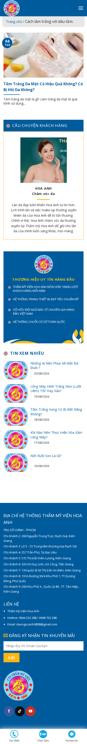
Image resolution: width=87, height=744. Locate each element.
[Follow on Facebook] (9, 711)
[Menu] (81, 8)
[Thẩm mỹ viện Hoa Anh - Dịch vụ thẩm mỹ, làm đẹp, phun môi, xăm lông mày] (37, 8)
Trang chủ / (15, 21)
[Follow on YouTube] (30, 711)
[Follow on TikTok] (20, 711)
